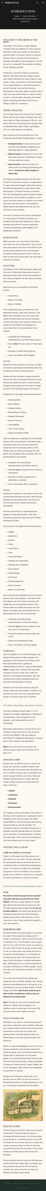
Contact (21, 1183)
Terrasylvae (12, 2)
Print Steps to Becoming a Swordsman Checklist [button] (22, 705)
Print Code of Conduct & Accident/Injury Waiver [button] (22, 886)
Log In (38, 1183)
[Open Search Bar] (37, 2)
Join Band (8, 1183)
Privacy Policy (29, 1183)
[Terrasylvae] (2, 2)
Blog (15, 1183)
